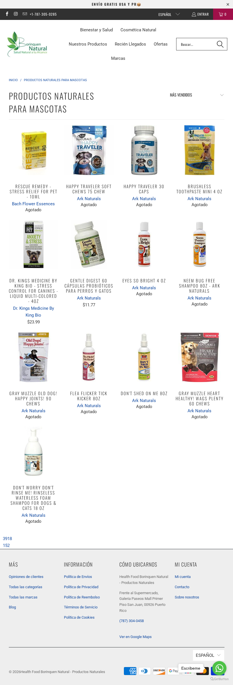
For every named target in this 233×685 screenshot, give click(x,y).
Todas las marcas (23, 597)
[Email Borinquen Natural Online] (24, 14)
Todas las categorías (25, 587)
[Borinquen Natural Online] (27, 44)
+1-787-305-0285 (43, 14)
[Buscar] (220, 44)
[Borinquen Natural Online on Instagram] (15, 14)
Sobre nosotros (187, 597)
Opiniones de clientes (26, 577)
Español (166, 14)
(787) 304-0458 (131, 621)
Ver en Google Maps (135, 637)
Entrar (203, 14)
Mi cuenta (183, 577)
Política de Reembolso (82, 597)
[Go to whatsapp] (219, 668)
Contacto (182, 587)
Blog (12, 607)
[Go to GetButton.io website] (219, 679)
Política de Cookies (79, 617)
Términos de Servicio (80, 607)
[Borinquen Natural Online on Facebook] (6, 14)
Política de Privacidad (81, 587)
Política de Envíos (78, 577)
